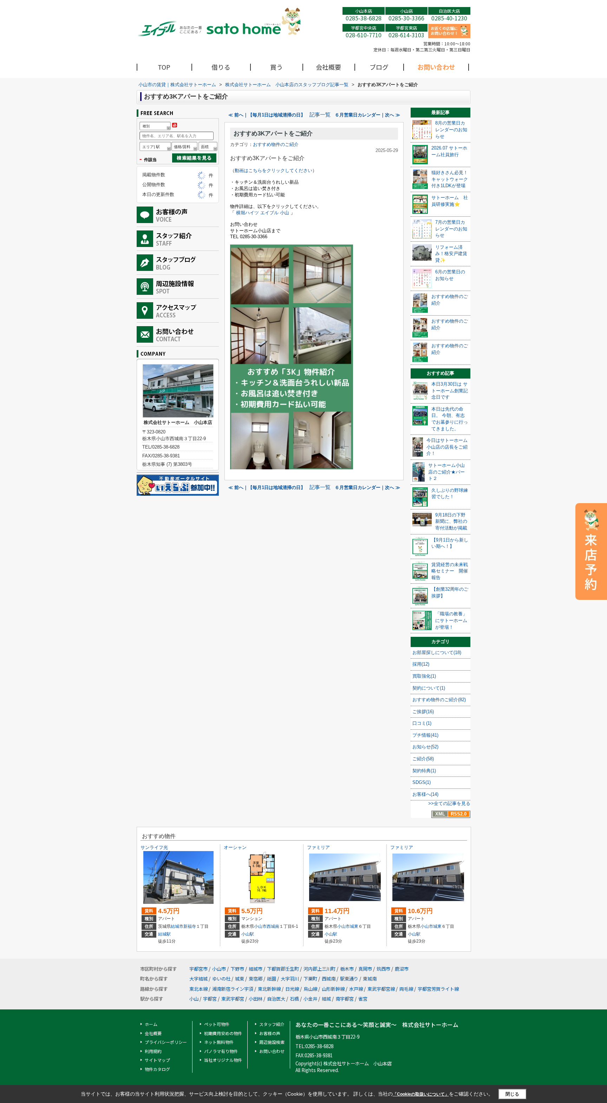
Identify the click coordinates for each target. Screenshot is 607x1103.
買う (276, 66)
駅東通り (349, 978)
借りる (220, 66)
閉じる (512, 1094)
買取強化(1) (424, 676)
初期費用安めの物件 (223, 1033)
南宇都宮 (344, 998)
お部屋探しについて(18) (436, 652)
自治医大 (276, 998)
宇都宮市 (198, 968)
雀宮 (362, 998)
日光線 (292, 988)
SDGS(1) (421, 782)
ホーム (151, 1024)
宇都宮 (210, 998)
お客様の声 (269, 1033)
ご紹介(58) (423, 758)
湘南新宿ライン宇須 (232, 988)
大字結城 (198, 978)
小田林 (255, 998)
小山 (193, 998)
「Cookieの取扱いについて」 (421, 1094)
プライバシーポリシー (166, 1042)
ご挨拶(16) (423, 711)
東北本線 (198, 988)
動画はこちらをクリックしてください (273, 170)
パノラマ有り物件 (221, 1051)
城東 (354, 926)
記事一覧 (320, 115)
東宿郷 (255, 978)
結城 (326, 998)
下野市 (237, 968)
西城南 (273, 926)
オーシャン (235, 847)
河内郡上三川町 (319, 968)
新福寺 (189, 926)
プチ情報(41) (425, 735)
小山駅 (247, 934)
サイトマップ (157, 1060)
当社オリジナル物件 (223, 1060)
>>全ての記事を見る (449, 803)
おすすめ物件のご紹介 (276, 144)
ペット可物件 (216, 1024)
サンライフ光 (154, 847)
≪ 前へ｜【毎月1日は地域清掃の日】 (266, 115)
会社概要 (328, 66)
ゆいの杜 (221, 978)
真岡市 (365, 968)
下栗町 (310, 978)
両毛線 (406, 988)
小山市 (260, 926)
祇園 (271, 978)
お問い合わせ (436, 66)
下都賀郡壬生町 (283, 968)
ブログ (379, 66)
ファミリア (318, 847)
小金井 (310, 998)
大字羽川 (290, 978)
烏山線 (310, 988)
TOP (164, 66)
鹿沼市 (402, 968)
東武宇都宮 (232, 998)
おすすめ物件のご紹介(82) (439, 699)
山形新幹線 (333, 988)
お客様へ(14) (425, 794)
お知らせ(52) (425, 746)
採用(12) (420, 664)
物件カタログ (157, 1069)
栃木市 (347, 968)
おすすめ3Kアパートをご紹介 (273, 133)
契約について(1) (428, 688)
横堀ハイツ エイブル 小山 (262, 212)
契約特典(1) (424, 770)
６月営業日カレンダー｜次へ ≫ (367, 115)
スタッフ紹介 (272, 1024)
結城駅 (164, 934)
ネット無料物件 (219, 1042)
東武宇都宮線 (381, 988)
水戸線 (356, 988)
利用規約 (153, 1051)
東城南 (370, 978)
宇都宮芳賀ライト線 (438, 988)
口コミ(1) (421, 723)
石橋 (294, 998)
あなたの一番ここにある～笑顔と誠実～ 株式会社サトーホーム (376, 1025)
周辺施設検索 (272, 1042)
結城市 (177, 926)
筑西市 (383, 968)
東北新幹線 (269, 988)
